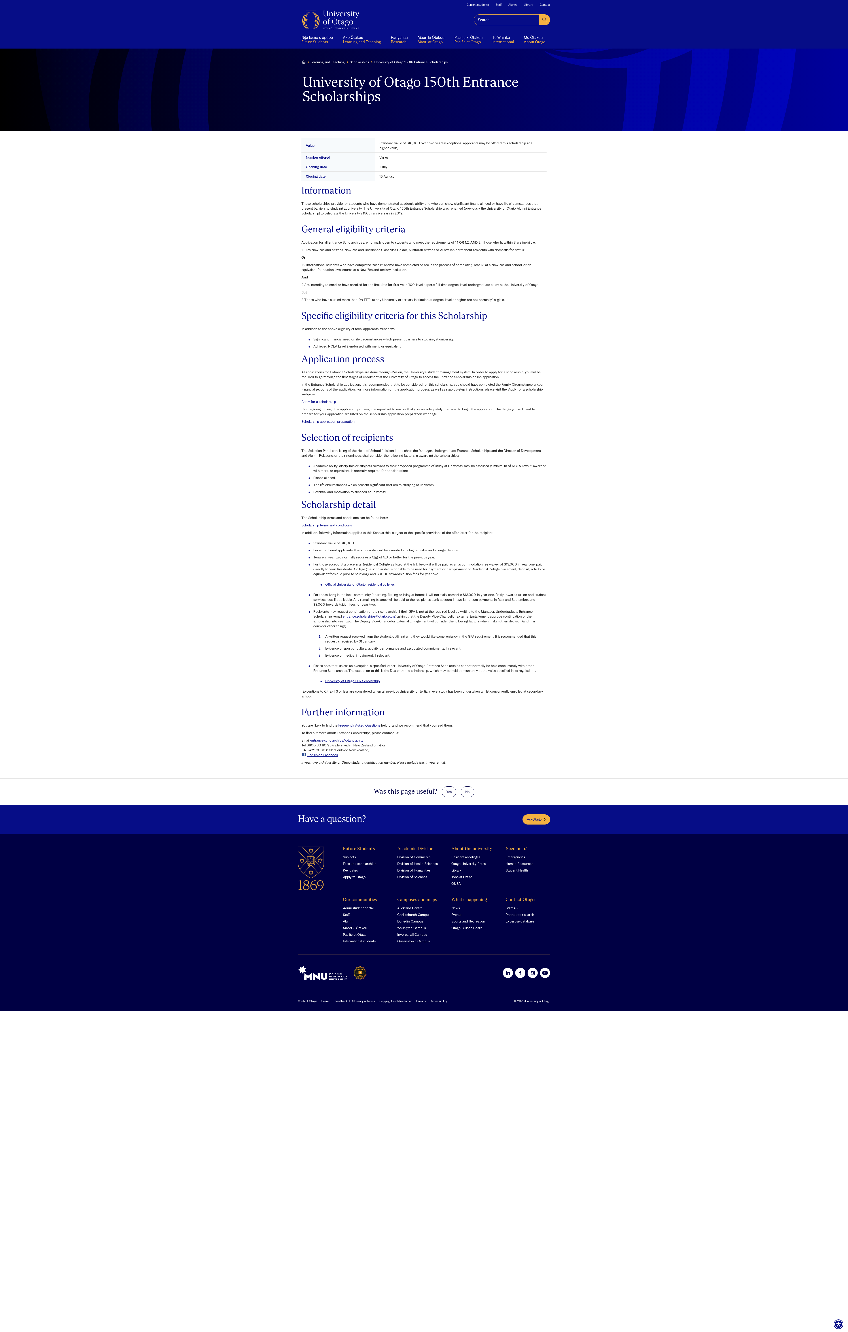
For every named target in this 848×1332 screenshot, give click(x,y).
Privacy (421, 1001)
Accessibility (438, 1001)
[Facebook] (520, 973)
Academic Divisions (416, 849)
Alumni (512, 4)
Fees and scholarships (359, 863)
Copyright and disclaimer (395, 1001)
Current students (478, 4)
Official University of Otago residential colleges (360, 584)
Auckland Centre (409, 908)
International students (359, 941)
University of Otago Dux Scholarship (352, 681)
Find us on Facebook (322, 755)
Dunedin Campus (410, 921)
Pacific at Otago (355, 934)
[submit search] (544, 19)
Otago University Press (468, 863)
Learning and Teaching (327, 62)
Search (325, 1001)
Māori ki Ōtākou (355, 928)
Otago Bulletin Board (467, 928)
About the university (471, 849)
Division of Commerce (414, 857)
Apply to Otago (354, 877)
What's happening (469, 900)
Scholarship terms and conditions (326, 525)
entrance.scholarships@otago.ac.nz (369, 616)
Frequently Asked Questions (359, 725)
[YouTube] (545, 973)
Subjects (349, 857)
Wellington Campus (411, 928)
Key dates (350, 870)
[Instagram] (533, 973)
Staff (499, 4)
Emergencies (515, 857)
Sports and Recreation (468, 921)
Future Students (359, 849)
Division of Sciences (412, 877)
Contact (545, 4)
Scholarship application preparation (328, 421)
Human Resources (519, 863)
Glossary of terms (363, 1001)
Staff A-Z (512, 908)
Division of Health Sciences (417, 863)
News (455, 908)
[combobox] (506, 19)
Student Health (517, 870)
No (467, 791)
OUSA (456, 883)
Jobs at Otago (461, 877)
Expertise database (520, 921)
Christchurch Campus (413, 914)
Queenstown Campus (413, 941)
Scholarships (359, 62)
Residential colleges (465, 857)
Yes (449, 791)
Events (456, 914)
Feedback (341, 1001)
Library (528, 4)
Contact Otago (520, 900)
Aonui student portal (358, 908)
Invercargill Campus (412, 934)
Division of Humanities (413, 870)
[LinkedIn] (508, 973)
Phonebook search (520, 914)
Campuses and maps (417, 900)
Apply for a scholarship (318, 401)
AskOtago (534, 819)
